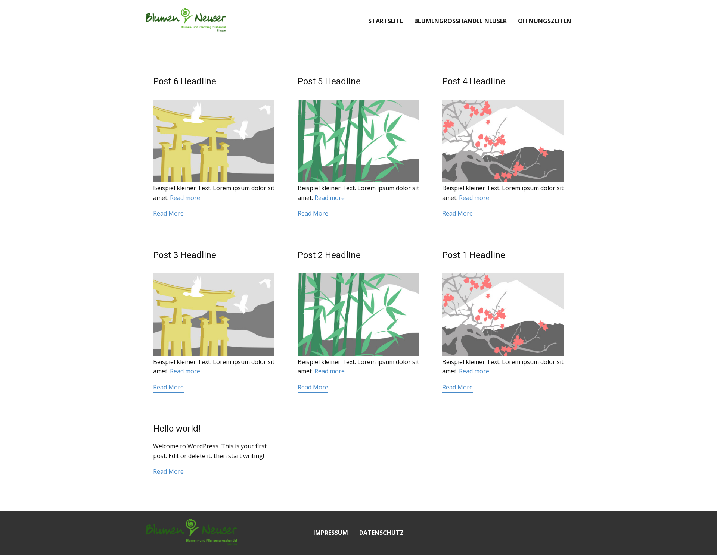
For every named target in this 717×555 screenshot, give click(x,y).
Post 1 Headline (473, 255)
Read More (168, 213)
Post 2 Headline (329, 255)
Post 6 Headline (184, 81)
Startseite (385, 21)
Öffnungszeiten (544, 21)
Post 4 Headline (473, 81)
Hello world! (177, 428)
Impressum (330, 533)
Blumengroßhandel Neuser (460, 21)
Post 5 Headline (329, 81)
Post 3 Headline (184, 255)
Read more (185, 198)
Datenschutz (381, 533)
